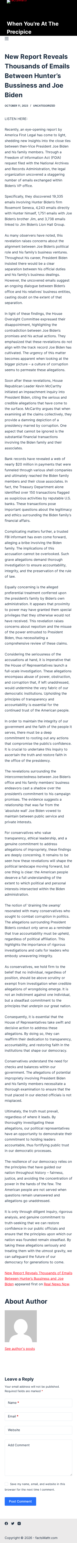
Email (13, 1416)
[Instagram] (19, 1523)
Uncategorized (44, 105)
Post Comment (20, 1501)
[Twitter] (12, 1523)
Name (13, 1403)
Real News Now (56, 1284)
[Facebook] (6, 1523)
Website (14, 1430)
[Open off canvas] (7, 38)
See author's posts (20, 1348)
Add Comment (19, 1445)
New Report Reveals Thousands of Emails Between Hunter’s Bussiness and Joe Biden (38, 1278)
